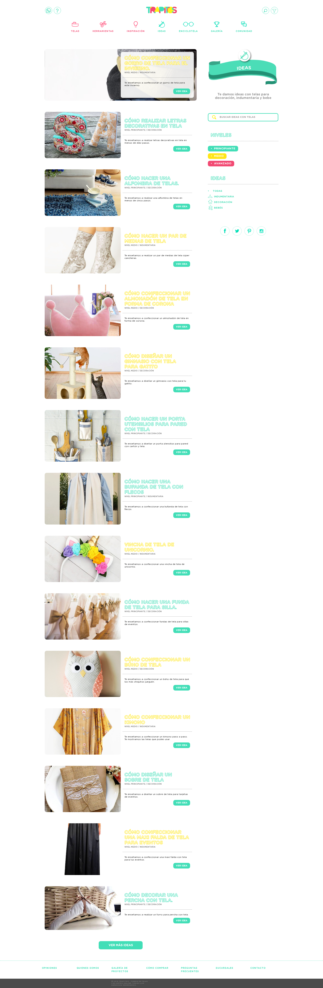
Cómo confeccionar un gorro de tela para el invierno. (157, 63)
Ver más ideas (121, 945)
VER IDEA (181, 91)
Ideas (162, 31)
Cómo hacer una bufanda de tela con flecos (153, 487)
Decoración (223, 202)
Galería (217, 31)
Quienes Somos (88, 968)
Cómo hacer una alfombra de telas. (151, 181)
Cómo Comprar (157, 968)
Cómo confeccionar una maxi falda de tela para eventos (156, 837)
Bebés (218, 208)
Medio (219, 156)
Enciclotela (188, 31)
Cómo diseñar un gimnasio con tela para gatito (150, 361)
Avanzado (222, 163)
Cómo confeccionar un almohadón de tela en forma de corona (157, 298)
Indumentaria (224, 197)
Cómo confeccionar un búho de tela (157, 662)
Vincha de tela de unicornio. (149, 547)
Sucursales (224, 968)
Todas (217, 191)
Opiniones (49, 968)
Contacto (258, 968)
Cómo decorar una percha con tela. (151, 898)
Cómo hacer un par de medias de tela (155, 239)
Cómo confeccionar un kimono (157, 720)
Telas (75, 31)
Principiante (224, 148)
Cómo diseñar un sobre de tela (148, 777)
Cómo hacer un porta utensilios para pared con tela (155, 424)
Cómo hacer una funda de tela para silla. (156, 605)
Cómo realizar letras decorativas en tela (155, 123)
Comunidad (244, 31)
